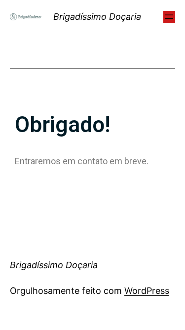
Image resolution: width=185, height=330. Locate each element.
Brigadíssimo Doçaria (97, 16)
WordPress (146, 290)
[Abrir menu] (169, 17)
